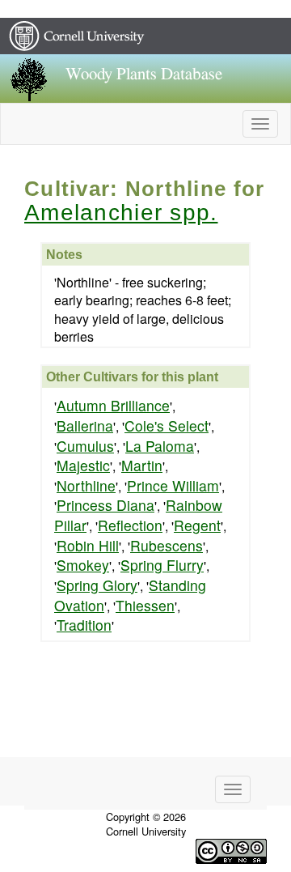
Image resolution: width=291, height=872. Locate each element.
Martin (141, 465)
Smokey (83, 565)
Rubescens (166, 545)
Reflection (130, 525)
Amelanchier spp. (120, 212)
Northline (86, 485)
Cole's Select (166, 425)
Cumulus (85, 446)
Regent (197, 525)
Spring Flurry (162, 565)
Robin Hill (88, 545)
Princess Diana (105, 505)
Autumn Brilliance (113, 405)
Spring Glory (97, 585)
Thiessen (145, 605)
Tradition (84, 625)
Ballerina (85, 425)
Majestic (83, 465)
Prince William (173, 485)
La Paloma (159, 446)
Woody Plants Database (143, 74)
